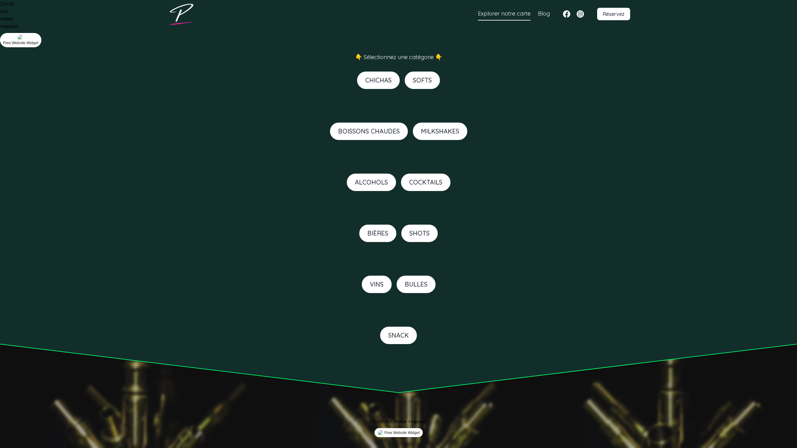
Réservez (614, 14)
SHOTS (419, 233)
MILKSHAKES (440, 131)
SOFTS (422, 80)
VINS (377, 284)
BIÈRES (377, 233)
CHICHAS (378, 80)
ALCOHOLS (371, 182)
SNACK (398, 335)
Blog (544, 13)
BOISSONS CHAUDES (369, 131)
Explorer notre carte (504, 13)
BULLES (416, 284)
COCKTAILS (425, 182)
